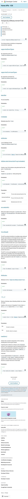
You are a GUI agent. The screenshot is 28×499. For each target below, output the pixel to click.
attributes (4, 138)
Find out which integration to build (8, 418)
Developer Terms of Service (7, 470)
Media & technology (5, 445)
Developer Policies (5, 473)
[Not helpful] (11, 14)
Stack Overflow (4, 485)
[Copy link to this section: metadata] (8, 117)
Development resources (6, 464)
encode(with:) (5, 207)
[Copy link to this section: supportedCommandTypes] (18, 72)
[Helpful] (9, 14)
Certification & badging (6, 460)
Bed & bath (3, 452)
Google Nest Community (6, 487)
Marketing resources (5, 462)
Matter (13, 154)
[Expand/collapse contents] (8, 27)
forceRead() (4, 232)
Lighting (3, 438)
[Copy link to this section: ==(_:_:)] (6, 297)
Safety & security (5, 442)
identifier (3, 95)
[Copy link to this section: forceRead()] (9, 232)
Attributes (4, 275)
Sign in (25, 1)
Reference (5, 11)
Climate (2, 440)
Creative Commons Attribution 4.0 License (10, 388)
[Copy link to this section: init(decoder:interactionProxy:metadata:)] (2, 163)
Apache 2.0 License (11, 390)
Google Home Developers (6, 9)
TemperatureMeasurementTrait (17, 279)
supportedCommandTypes (9, 72)
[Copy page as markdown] (7, 23)
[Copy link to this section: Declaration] (8, 59)
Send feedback (6, 17)
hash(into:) (4, 336)
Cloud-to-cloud (4, 407)
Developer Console (5, 478)
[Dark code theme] (26, 39)
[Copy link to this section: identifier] (7, 95)
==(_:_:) (3, 297)
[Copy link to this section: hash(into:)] (8, 336)
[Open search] (21, 1)
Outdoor (3, 454)
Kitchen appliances (5, 449)
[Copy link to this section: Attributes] (8, 275)
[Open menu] (2, 1)
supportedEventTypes (7, 49)
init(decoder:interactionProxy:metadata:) (13, 161)
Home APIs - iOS (7, 6)
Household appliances (6, 447)
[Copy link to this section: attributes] (8, 138)
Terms (2, 492)
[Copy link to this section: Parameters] (8, 190)
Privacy (6, 492)
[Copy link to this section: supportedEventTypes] (15, 49)
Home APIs (15, 9)
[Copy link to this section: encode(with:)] (10, 207)
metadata (4, 117)
